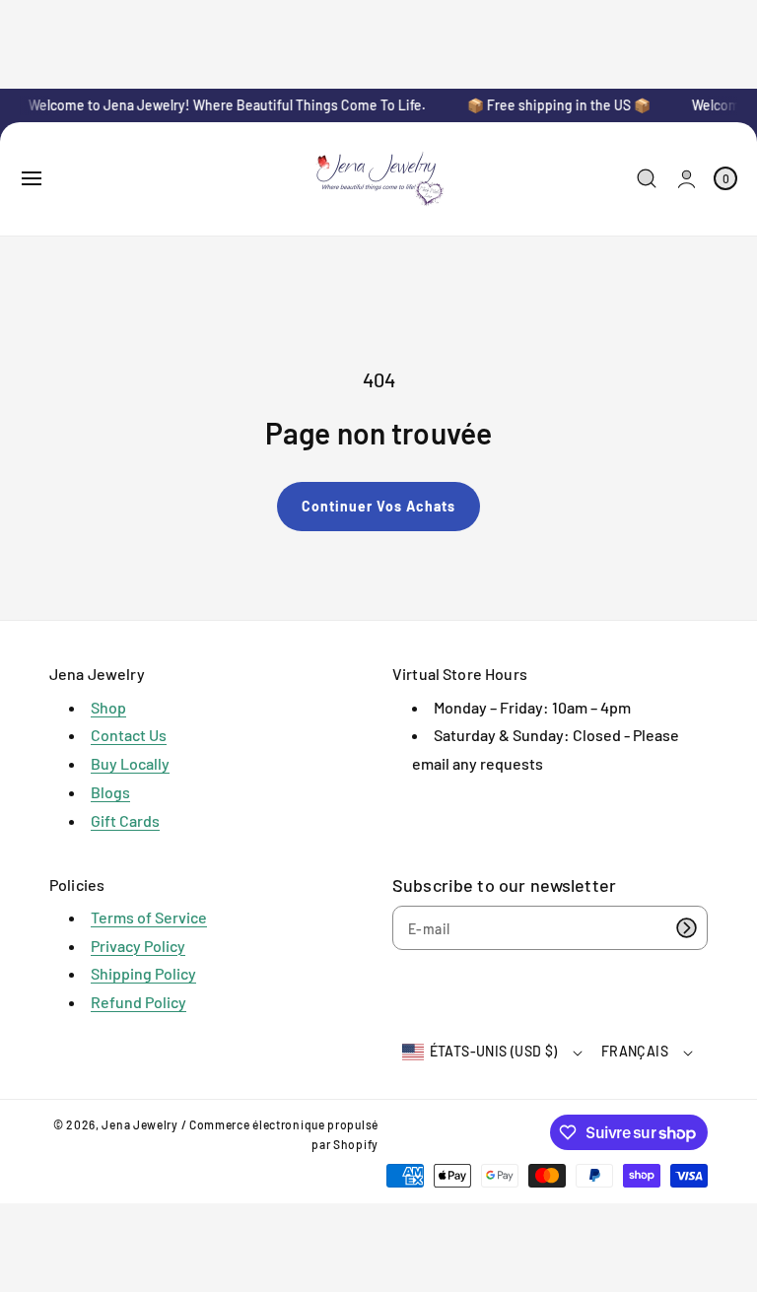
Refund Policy (138, 1001)
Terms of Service (149, 917)
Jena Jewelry (139, 1124)
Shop (108, 707)
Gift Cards (125, 820)
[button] (31, 178)
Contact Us (129, 734)
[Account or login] (686, 179)
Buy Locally (130, 763)
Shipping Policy (143, 973)
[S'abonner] (686, 928)
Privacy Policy (138, 945)
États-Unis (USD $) (494, 1051)
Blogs (110, 791)
